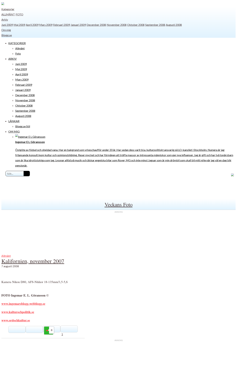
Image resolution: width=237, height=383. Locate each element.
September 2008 (155, 24)
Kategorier (7, 9)
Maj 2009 (19, 24)
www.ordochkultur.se (15, 320)
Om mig (6, 30)
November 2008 (116, 24)
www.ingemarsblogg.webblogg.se (23, 303)
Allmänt (8, 14)
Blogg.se (6, 35)
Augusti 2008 (174, 24)
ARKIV (12, 58)
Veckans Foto (119, 204)
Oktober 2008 (136, 24)
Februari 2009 (61, 24)
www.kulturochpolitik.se (17, 312)
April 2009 (32, 24)
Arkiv (4, 19)
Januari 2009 (78, 24)
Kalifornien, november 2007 (32, 261)
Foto (19, 14)
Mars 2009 (45, 24)
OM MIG (14, 131)
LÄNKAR (13, 121)
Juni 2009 (7, 24)
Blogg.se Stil (22, 126)
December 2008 (96, 24)
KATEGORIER (17, 43)
